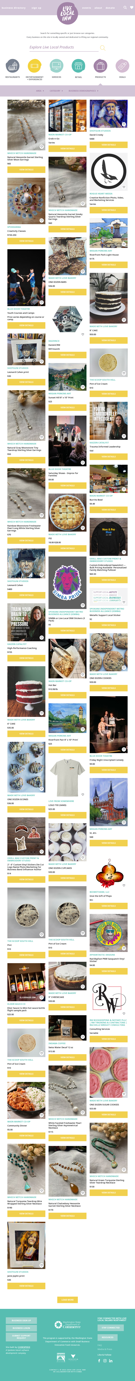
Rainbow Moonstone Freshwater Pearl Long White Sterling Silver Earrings (24, 528)
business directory (14, 7)
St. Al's (93, 833)
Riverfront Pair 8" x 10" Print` (63, 740)
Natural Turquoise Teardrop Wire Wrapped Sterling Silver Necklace (24, 1202)
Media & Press (105, 1349)
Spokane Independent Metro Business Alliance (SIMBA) (66, 613)
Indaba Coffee (57, 1043)
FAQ (100, 1345)
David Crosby (96, 135)
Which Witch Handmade (21, 153)
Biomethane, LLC (99, 892)
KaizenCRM (54, 345)
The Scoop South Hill (20, 941)
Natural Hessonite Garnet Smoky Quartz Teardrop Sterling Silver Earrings (66, 216)
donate (110, 7)
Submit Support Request (21, 1336)
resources (107, 1337)
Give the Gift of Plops (101, 896)
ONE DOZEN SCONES (17, 799)
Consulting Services (100, 1029)
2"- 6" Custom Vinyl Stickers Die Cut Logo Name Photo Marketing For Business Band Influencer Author (25, 867)
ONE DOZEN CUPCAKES (60, 868)
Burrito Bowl (96, 500)
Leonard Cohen (15, 585)
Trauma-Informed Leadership (105, 446)
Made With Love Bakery (21, 719)
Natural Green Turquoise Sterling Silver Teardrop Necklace (107, 1181)
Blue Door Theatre (18, 309)
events (86, 7)
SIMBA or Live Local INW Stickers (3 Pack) (67, 619)
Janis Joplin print (16, 1276)
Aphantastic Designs (102, 955)
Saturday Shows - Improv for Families (63, 474)
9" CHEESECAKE (56, 997)
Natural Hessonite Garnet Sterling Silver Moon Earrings (25, 158)
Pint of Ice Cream (16, 1064)
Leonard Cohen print (18, 372)
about (98, 7)
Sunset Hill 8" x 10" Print (61, 397)
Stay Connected (111, 1327)
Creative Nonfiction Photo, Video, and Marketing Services (107, 198)
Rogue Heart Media (101, 193)
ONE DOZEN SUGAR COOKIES (104, 1104)
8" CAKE (94, 330)
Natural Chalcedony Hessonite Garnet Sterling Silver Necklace (65, 1204)
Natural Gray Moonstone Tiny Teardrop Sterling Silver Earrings (24, 448)
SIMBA (79, 1372)
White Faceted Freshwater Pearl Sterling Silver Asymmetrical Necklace (65, 1125)
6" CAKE (11, 723)
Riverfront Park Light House (104, 255)
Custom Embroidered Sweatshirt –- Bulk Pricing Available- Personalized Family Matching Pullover (108, 567)
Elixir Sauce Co (16, 1004)
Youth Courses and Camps (20, 313)
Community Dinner (17, 1125)
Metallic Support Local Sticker (105, 615)
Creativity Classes (16, 231)
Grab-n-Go (54, 138)
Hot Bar (52, 685)
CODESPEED (24, 1347)
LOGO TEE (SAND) (57, 805)
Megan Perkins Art (60, 393)
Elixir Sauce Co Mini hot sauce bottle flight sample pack (26, 1009)
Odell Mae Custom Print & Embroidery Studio (23, 859)
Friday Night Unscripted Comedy (107, 760)
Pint (9, 945)
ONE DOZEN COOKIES (100, 678)
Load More (67, 1299)
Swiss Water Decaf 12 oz (61, 1047)
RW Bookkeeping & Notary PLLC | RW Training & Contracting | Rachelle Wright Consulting (108, 1022)
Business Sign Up (21, 1320)
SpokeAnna (14, 227)
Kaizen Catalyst (17, 644)
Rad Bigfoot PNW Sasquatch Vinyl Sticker (107, 960)
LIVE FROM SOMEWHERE (61, 801)
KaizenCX (54, 341)
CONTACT (53, 1370)
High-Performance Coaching (22, 648)
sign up (36, 7)
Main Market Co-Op (18, 1121)
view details (26, 169)
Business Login (21, 1328)
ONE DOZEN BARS (57, 282)
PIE (50, 538)
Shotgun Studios (17, 368)
